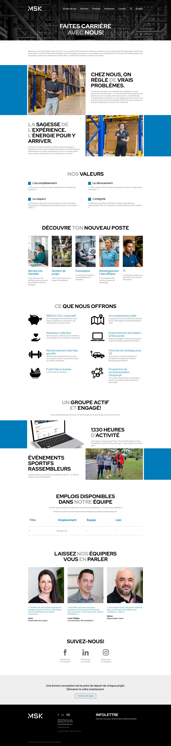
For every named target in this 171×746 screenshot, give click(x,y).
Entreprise (109, 8)
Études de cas (69, 8)
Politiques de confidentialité (52, 742)
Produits (96, 8)
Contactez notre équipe (85, 696)
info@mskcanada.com (65, 724)
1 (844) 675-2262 (63, 727)
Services (84, 8)
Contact (122, 8)
